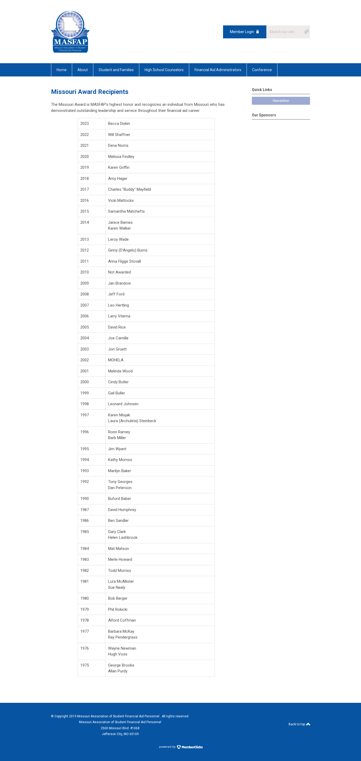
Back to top (297, 724)
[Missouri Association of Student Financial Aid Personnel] (70, 51)
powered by (167, 747)
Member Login (242, 32)
